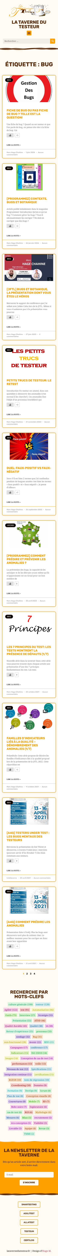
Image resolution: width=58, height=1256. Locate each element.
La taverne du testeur (29, 24)
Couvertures (17, 1101)
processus (44, 1031)
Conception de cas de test (37, 1058)
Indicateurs (19, 1053)
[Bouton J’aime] (10, 135)
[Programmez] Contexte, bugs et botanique (27, 200)
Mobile (34, 1101)
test (25, 1010)
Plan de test (15, 1096)
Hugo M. (46, 1250)
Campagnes (19, 1047)
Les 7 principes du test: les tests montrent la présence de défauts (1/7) (29, 650)
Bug (37, 1037)
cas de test (14, 1112)
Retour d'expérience (19, 1031)
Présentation (22, 1020)
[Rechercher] (52, 41)
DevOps (31, 1091)
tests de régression (36, 1080)
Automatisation (43, 1010)
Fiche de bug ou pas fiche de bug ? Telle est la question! (27, 114)
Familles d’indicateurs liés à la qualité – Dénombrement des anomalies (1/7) (26, 743)
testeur (43, 1004)
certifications (44, 1074)
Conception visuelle (38, 1096)
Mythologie (43, 1112)
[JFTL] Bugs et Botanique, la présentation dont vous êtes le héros (29, 292)
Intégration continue (18, 1074)
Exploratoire (38, 1107)
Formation (14, 1091)
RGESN (15, 1080)
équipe (30, 1128)
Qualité (36, 1026)
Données (40, 1085)
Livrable (15, 1128)
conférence (39, 1047)
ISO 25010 (39, 1053)
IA (49, 1026)
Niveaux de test (17, 1069)
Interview (27, 1015)
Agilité (10, 1010)
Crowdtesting (21, 1085)
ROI (28, 1112)
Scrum (45, 1091)
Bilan (26, 1118)
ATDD (39, 1020)
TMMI (29, 1134)
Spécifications (41, 1069)
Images (11, 1058)
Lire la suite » (13, 145)
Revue (44, 1128)
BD (46, 1101)
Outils (10, 1015)
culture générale (21, 1004)
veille (40, 1064)
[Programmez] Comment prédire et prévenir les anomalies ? (26, 559)
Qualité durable (16, 1026)
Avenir (35, 1042)
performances (22, 1064)
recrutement (43, 1118)
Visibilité (40, 1123)
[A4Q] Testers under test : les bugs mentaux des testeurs (28, 836)
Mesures (12, 1118)
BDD (49, 1042)
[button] (29, 33)
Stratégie (45, 1015)
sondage (23, 1037)
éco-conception (21, 1123)
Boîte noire (19, 1107)
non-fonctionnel (15, 1042)
